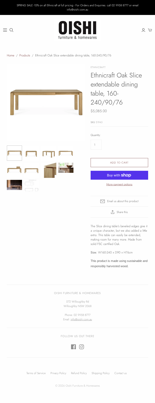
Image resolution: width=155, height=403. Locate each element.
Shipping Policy (101, 373)
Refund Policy (79, 373)
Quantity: (96, 135)
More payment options (119, 184)
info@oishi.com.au (81, 319)
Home (10, 55)
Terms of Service (36, 373)
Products (24, 55)
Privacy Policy (58, 373)
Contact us (120, 373)
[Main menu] (5, 30)
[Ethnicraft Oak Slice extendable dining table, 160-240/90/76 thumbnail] (14, 153)
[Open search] (11, 30)
